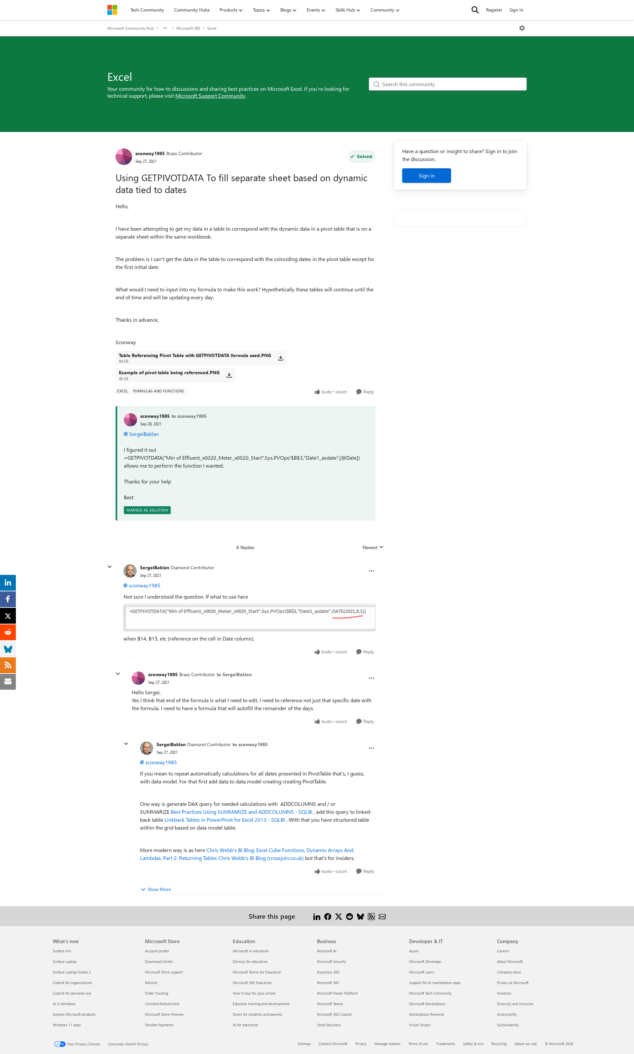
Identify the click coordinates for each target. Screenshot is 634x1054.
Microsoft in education (251, 950)
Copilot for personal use (72, 993)
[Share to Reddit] (349, 915)
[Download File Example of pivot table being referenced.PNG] (229, 375)
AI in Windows (64, 1003)
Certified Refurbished (162, 1003)
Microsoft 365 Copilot (334, 1014)
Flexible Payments (159, 1024)
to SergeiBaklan (234, 674)
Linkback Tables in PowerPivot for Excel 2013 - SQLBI (224, 819)
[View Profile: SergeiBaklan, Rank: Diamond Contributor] (130, 570)
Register (494, 10)
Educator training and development (261, 1003)
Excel (211, 28)
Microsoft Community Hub (130, 28)
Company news (509, 972)
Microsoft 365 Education (252, 982)
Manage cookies (387, 1043)
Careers (503, 950)
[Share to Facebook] (327, 915)
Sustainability (508, 1024)
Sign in (427, 175)
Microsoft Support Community (210, 95)
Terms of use (418, 1043)
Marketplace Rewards (426, 1014)
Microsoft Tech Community (430, 993)
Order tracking (156, 993)
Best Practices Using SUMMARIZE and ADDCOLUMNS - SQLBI (241, 811)
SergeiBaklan (144, 433)
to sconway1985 (189, 416)
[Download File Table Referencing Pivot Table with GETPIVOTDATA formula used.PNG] (280, 358)
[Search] (475, 10)
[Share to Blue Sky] (360, 915)
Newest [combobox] (373, 547)
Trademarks (445, 1043)
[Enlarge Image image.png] (249, 617)
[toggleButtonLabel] (522, 28)
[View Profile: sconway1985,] (130, 419)
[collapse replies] (110, 567)
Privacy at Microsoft (513, 982)
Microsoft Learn (421, 972)
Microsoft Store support (164, 972)
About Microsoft (510, 961)
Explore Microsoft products (74, 1014)
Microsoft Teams (330, 1003)
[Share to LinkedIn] (316, 915)
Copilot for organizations (72, 982)
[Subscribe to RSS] (371, 915)
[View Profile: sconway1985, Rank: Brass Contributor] (124, 156)
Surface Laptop (65, 961)
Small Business (329, 1024)
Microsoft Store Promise (164, 1014)
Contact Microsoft (333, 1043)
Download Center (159, 961)
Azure (413, 950)
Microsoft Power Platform (337, 993)
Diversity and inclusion (515, 1003)
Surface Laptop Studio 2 (72, 972)
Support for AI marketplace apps (435, 982)
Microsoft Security (331, 961)
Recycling (499, 1043)
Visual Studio (419, 1024)
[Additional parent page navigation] (165, 28)
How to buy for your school (254, 993)
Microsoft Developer (425, 961)
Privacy (361, 1043)
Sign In (516, 10)
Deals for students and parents (257, 1014)
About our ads (525, 1043)
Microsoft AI (326, 950)
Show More (159, 889)
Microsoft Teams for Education (257, 972)
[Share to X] (338, 915)
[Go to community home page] (112, 10)
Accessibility (507, 1014)
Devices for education (250, 961)
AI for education (245, 1024)
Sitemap (304, 1043)
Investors (504, 993)
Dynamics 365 (328, 972)
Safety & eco (473, 1043)
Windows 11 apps (67, 1024)
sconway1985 (150, 153)
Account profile (157, 950)
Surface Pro (62, 950)
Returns (151, 982)
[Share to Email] (382, 915)
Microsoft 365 (188, 28)
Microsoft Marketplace (427, 1003)
